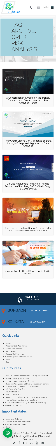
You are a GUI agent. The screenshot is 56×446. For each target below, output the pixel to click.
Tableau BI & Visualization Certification (22, 386)
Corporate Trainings (13, 405)
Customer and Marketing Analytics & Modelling (25, 402)
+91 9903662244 (36, 321)
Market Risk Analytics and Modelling (21, 400)
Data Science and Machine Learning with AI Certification (29, 376)
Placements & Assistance (16, 346)
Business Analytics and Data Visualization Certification (29, 384)
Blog (7, 362)
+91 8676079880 (39, 310)
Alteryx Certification (13, 394)
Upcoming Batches (13, 419)
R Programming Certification (17, 378)
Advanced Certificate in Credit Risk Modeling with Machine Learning (29, 397)
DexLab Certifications (14, 354)
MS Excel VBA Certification (16, 389)
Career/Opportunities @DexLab (18, 357)
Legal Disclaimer (29, 436)
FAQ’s (7, 359)
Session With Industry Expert (17, 422)
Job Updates (10, 351)
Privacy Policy (13, 436)
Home (8, 343)
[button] (7, 433)
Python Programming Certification (19, 381)
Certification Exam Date (15, 424)
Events (8, 427)
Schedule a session (13, 349)
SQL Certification (12, 392)
